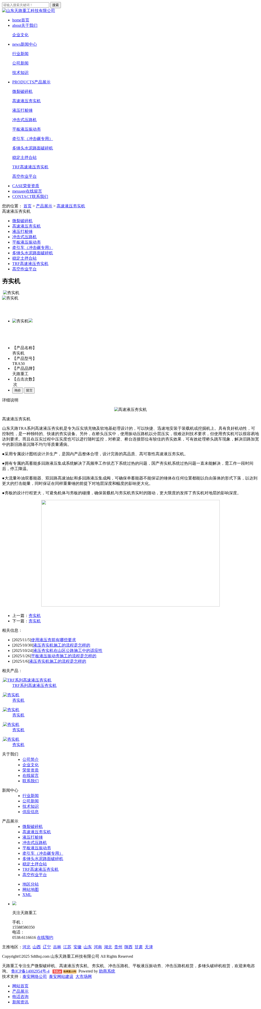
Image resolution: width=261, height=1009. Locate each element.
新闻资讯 (20, 1002)
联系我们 (30, 196)
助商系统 (107, 971)
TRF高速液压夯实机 (30, 167)
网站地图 (30, 889)
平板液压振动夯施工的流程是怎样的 (63, 656)
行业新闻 (20, 54)
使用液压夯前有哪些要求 (53, 640)
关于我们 (24, 25)
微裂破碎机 (22, 91)
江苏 (67, 947)
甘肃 (139, 947)
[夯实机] (10, 695)
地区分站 (30, 884)
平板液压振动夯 (26, 129)
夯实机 (35, 615)
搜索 (55, 5)
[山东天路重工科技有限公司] (28, 10)
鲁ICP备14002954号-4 (30, 971)
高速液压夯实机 (26, 101)
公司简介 (30, 759)
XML (27, 894)
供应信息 (30, 812)
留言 (29, 390)
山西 (37, 947)
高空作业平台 (24, 176)
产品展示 (31, 82)
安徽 (77, 947)
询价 (17, 390)
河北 (26, 947)
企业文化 (20, 35)
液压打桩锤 (22, 110)
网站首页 (20, 986)
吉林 (57, 947)
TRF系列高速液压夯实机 (34, 685)
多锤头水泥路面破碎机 (32, 148)
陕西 (128, 947)
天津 (149, 947)
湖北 (108, 947)
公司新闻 (20, 63)
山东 (88, 947)
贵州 (118, 947)
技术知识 (20, 72)
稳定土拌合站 (24, 157)
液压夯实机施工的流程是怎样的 (61, 645)
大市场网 (83, 976)
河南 (98, 947)
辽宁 (47, 947)
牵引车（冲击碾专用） (32, 138)
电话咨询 (20, 996)
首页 (20, 20)
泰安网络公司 (34, 976)
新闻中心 (24, 44)
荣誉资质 (25, 186)
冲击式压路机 (24, 120)
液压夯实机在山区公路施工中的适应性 (67, 650)
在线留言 (27, 191)
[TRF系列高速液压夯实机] (26, 680)
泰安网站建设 (61, 976)
